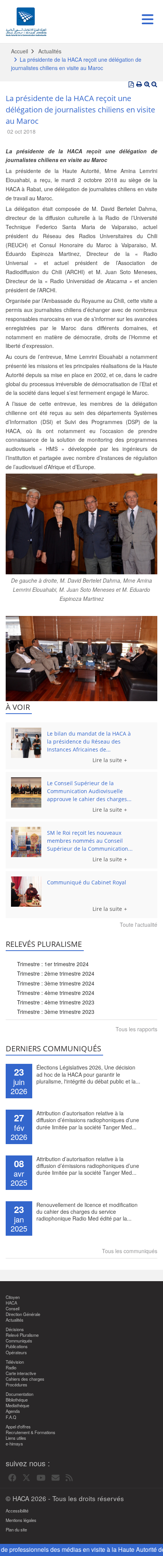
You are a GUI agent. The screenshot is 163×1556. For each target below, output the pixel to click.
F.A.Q (11, 1417)
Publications (17, 1346)
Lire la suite (107, 760)
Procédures (16, 1385)
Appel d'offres (18, 1427)
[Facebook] (12, 1478)
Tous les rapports (136, 1029)
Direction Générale (23, 1314)
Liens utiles (16, 1438)
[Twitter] (26, 1478)
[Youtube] (40, 1478)
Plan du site (16, 1530)
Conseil (12, 1308)
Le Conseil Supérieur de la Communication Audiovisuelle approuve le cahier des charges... (89, 791)
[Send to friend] (56, 1478)
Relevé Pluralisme (22, 1335)
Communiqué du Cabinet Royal (86, 882)
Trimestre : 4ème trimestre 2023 (55, 1002)
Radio (11, 1367)
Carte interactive (21, 1373)
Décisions (15, 1329)
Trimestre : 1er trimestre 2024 (53, 964)
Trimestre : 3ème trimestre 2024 (55, 983)
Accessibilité (17, 1511)
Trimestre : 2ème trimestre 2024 (55, 973)
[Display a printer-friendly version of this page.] (139, 84)
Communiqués (19, 1341)
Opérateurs (16, 1352)
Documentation (19, 1394)
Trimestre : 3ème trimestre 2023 (55, 1011)
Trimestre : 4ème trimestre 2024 (55, 992)
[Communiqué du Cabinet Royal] (26, 891)
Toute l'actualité (138, 924)
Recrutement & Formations (30, 1432)
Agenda (13, 1411)
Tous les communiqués (129, 1251)
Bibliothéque (17, 1400)
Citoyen (13, 1297)
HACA (11, 1303)
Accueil (19, 51)
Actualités (49, 51)
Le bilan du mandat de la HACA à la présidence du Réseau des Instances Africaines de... (89, 741)
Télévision (15, 1362)
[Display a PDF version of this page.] (131, 84)
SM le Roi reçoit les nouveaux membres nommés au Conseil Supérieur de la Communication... (90, 840)
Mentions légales (21, 1520)
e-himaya (14, 1444)
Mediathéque (17, 1405)
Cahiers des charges (25, 1379)
